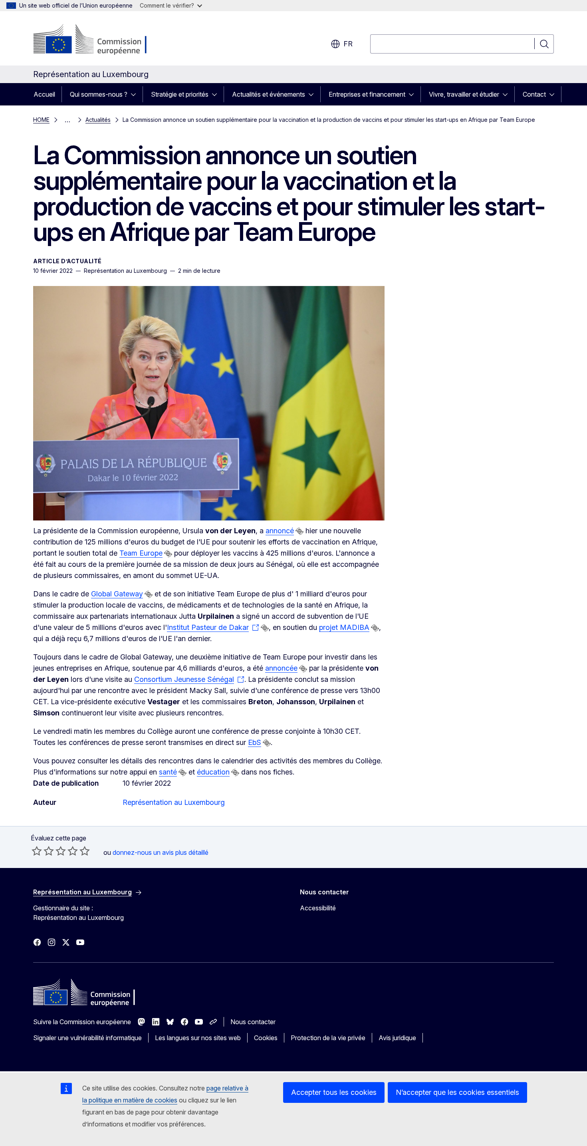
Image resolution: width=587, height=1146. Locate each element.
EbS (254, 742)
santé (168, 772)
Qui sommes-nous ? (98, 94)
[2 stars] (43, 851)
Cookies (266, 1038)
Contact (534, 94)
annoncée (281, 668)
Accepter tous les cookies (334, 1092)
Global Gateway (117, 594)
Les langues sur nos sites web (198, 1038)
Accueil (44, 94)
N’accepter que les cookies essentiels (457, 1092)
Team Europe (141, 553)
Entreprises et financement (367, 94)
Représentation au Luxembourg (174, 802)
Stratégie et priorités (179, 94)
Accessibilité (318, 908)
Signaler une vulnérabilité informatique (87, 1038)
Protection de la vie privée (328, 1038)
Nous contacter (253, 1022)
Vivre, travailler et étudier (464, 94)
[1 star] (37, 851)
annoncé (280, 530)
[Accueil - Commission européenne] (97, 40)
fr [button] (348, 44)
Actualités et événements (268, 94)
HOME (41, 119)
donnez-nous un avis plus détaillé (160, 852)
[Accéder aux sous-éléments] (136, 94)
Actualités (98, 119)
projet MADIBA (344, 627)
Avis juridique (397, 1038)
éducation (213, 772)
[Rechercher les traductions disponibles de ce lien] (299, 531)
